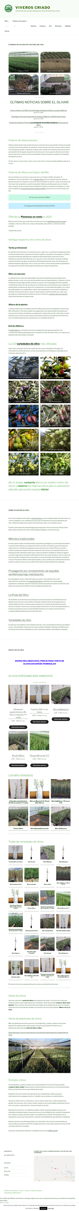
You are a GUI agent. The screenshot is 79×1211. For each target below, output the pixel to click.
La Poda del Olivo (18, 594)
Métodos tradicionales (21, 538)
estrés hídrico (15, 330)
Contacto (43, 26)
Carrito (7, 31)
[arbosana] (23, 464)
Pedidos (6, 1175)
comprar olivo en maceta (58, 294)
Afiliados (68, 26)
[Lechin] (55, 392)
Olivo (6, 21)
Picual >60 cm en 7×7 (39, 755)
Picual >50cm (18, 755)
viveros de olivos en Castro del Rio (33, 189)
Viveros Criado (32, 7)
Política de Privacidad (10, 1190)
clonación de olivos (35, 581)
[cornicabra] (23, 392)
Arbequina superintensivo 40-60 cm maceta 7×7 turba (18, 713)
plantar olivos (39, 179)
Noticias (33, 26)
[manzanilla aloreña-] (55, 440)
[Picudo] (23, 416)
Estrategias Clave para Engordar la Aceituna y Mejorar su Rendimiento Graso (38, 116)
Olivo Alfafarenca (60, 709)
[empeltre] (55, 416)
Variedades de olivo (19, 620)
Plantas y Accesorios (19, 21)
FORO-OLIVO (52, 1131)
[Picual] (23, 368)
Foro (50, 26)
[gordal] (23, 440)
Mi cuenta (58, 26)
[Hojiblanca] (55, 464)
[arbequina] (55, 368)
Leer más (50, 1208)
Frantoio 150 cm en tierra (39, 710)
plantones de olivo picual (56, 221)
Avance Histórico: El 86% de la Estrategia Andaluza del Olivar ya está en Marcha (38, 110)
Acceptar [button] (43, 1208)
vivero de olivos (37, 518)
